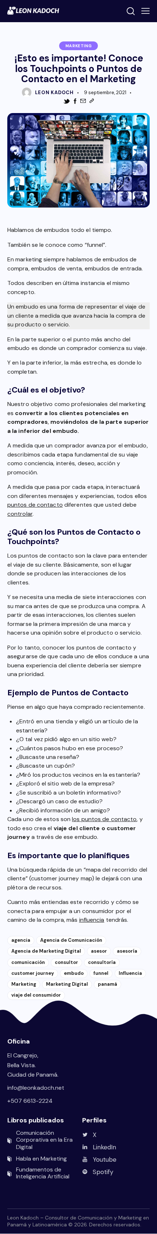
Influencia (130, 973)
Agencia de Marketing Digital (46, 951)
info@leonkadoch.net (35, 1088)
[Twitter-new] (66, 101)
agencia (20, 940)
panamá (107, 984)
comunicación (28, 962)
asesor (99, 951)
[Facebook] (75, 101)
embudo (74, 973)
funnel (100, 973)
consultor (66, 962)
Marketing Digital (67, 984)
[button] (145, 11)
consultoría (102, 962)
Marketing (78, 45)
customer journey (32, 973)
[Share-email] (83, 101)
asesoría (127, 951)
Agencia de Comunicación (71, 940)
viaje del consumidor (36, 995)
